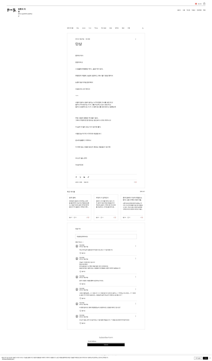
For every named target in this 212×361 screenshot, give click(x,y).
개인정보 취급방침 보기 (8, 359)
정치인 (117, 28)
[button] (204, 3)
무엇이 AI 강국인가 (102, 198)
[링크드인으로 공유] (84, 177)
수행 (129, 28)
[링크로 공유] (88, 177)
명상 (123, 28)
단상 (110, 28)
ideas (78, 28)
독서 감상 (103, 28)
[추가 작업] (136, 39)
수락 (205, 358)
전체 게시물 (70, 28)
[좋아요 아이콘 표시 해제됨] (80, 253)
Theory (96, 28)
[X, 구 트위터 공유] (80, 177)
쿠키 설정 (198, 358)
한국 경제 (72, 198)
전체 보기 (142, 191)
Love (90, 28)
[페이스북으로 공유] (76, 177)
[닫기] (210, 358)
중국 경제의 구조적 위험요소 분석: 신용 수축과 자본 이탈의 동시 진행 (133, 199)
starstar (83, 28)
